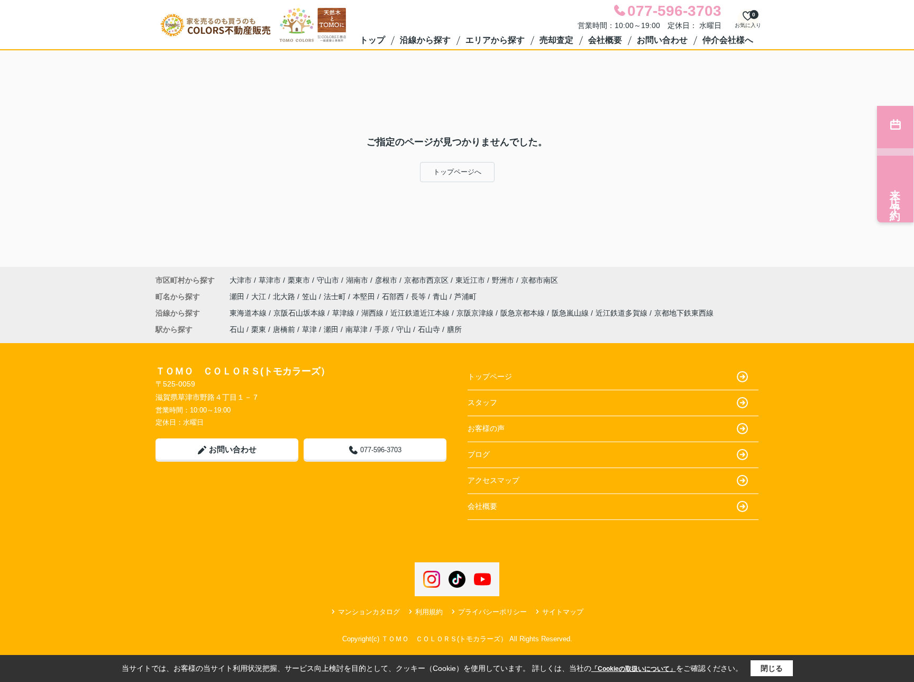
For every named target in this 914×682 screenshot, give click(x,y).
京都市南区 (539, 280)
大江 (259, 296)
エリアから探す (495, 39)
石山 (237, 329)
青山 (441, 296)
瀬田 (238, 296)
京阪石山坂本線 (300, 313)
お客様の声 (486, 428)
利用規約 (429, 612)
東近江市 (470, 280)
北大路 (285, 296)
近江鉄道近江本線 (421, 313)
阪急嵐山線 (571, 313)
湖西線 (373, 313)
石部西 (394, 296)
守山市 (328, 280)
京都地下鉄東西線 (684, 313)
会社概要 (605, 39)
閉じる (772, 668)
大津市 (241, 280)
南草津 (356, 329)
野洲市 (503, 280)
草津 (309, 329)
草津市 (270, 280)
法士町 (336, 296)
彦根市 (386, 280)
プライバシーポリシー (492, 612)
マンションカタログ (369, 612)
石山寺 (429, 329)
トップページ (490, 376)
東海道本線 (249, 313)
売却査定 (556, 39)
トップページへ (457, 172)
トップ (372, 39)
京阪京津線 (476, 313)
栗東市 (299, 280)
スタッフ (482, 402)
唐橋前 (284, 329)
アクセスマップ (493, 480)
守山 (403, 329)
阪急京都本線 (523, 313)
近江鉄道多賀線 (623, 313)
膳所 (454, 329)
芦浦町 (465, 296)
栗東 (258, 329)
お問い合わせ (662, 39)
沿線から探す (425, 39)
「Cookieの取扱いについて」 (633, 668)
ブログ (479, 454)
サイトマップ (562, 612)
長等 (419, 296)
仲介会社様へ (727, 39)
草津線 (344, 313)
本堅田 (365, 296)
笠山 (310, 296)
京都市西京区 (426, 280)
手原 (381, 329)
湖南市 (357, 280)
